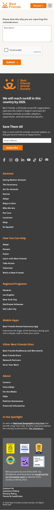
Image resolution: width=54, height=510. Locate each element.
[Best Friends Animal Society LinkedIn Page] (23, 160)
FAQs (5, 396)
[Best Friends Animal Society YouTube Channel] (29, 160)
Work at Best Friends (13, 272)
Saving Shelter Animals (14, 180)
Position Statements (13, 401)
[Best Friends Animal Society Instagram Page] (11, 160)
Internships (8, 387)
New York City (10, 299)
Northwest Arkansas (13, 304)
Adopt (6, 198)
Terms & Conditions (12, 496)
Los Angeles (8, 294)
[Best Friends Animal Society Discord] (47, 160)
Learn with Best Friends (15, 258)
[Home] (11, 5)
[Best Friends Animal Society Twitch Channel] (41, 160)
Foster (6, 254)
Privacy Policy (10, 493)
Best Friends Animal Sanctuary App (20, 326)
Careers (6, 382)
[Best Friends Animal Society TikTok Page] (35, 160)
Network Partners (12, 360)
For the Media (10, 391)
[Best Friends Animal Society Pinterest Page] (17, 160)
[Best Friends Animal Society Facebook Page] (5, 160)
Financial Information (14, 405)
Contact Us (8, 488)
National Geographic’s (28, 423)
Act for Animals (10, 189)
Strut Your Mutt (11, 364)
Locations (7, 217)
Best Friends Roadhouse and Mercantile (23, 350)
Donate (37, 5)
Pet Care (7, 213)
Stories (6, 194)
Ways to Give (9, 203)
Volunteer (8, 268)
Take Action (9, 263)
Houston (7, 290)
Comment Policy (11, 491)
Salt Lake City (10, 309)
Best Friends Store (12, 355)
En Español (8, 227)
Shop (5, 222)
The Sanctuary (10, 184)
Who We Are (9, 208)
